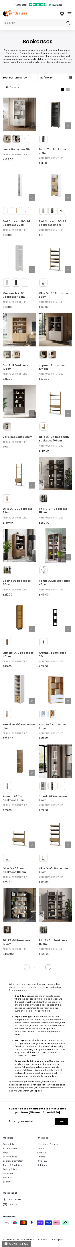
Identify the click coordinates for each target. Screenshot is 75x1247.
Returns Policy (10, 1156)
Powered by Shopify (50, 1239)
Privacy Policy (10, 1169)
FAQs (5, 1152)
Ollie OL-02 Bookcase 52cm (18, 510)
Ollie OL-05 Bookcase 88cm (54, 295)
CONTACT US (17, 1243)
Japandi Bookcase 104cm (52, 367)
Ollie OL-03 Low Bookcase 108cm (14, 870)
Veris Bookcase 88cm (17, 437)
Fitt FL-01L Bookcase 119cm (53, 942)
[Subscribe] (61, 1121)
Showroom (8, 1173)
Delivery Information (13, 1161)
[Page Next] (48, 968)
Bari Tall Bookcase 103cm (15, 367)
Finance (41, 1156)
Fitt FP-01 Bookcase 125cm (16, 942)
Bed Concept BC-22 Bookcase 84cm (52, 223)
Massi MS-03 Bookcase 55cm (19, 726)
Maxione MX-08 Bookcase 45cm (14, 295)
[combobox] (37, 23)
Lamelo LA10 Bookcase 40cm (18, 654)
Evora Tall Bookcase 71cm (53, 151)
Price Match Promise (48, 1144)
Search (6, 1182)
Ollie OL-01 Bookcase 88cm (53, 870)
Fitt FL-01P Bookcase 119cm (53, 510)
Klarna (41, 1148)
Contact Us (8, 1144)
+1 (25, 138)
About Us (7, 1177)
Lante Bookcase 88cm (18, 149)
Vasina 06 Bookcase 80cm (17, 582)
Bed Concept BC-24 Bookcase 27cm (16, 223)
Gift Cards (43, 1165)
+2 (25, 210)
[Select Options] (32, 125)
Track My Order (10, 1148)
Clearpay (42, 1152)
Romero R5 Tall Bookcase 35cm (14, 798)
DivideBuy (42, 1161)
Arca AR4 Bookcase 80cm (52, 726)
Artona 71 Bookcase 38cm (52, 654)
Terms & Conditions (12, 1165)
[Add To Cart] (68, 125)
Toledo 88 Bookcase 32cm (53, 798)
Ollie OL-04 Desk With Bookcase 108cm (54, 438)
